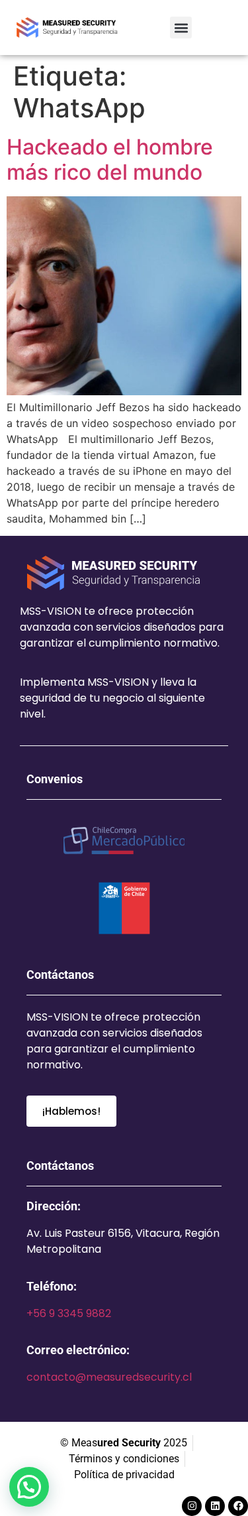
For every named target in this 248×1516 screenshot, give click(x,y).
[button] (181, 27)
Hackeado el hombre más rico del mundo (110, 159)
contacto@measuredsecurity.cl (109, 1377)
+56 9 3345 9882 (68, 1313)
